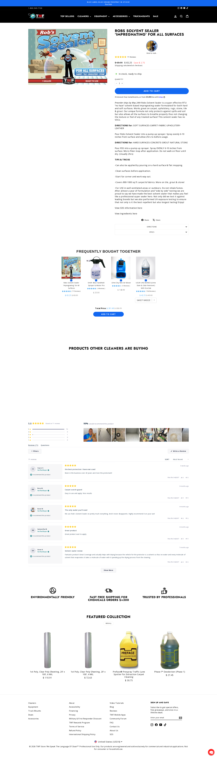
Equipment (101, 16)
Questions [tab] (45, 445)
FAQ (111, 722)
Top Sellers (67, 16)
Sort (167, 459)
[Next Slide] (187, 435)
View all (108, 623)
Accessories (120, 16)
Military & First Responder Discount (85, 718)
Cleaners (83, 16)
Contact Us (115, 726)
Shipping (119, 65)
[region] (136, 435)
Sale (155, 16)
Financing (73, 711)
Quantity (119, 79)
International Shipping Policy (82, 734)
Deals (30, 715)
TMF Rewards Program (79, 722)
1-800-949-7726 (35, 8)
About (71, 703)
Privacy (72, 715)
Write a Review (180, 451)
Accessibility (74, 707)
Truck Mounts (34, 711)
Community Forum (118, 718)
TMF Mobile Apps (118, 715)
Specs (151, 232)
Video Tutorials (117, 703)
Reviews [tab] (33, 445)
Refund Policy (75, 730)
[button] (125, 57)
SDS (111, 734)
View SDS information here (128, 208)
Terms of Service (76, 726)
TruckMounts (141, 16)
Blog (112, 707)
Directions (152, 227)
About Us (114, 730)
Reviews (113, 711)
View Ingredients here (126, 213)
